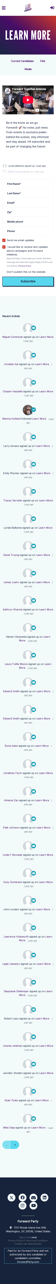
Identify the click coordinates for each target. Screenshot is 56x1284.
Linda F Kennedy (12, 854)
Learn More (47, 336)
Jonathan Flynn (12, 773)
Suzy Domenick (12, 882)
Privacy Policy (24, 266)
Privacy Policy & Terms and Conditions (28, 1240)
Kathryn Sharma (12, 609)
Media (28, 69)
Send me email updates (20, 240)
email (34, 1237)
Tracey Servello (12, 500)
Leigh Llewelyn (11, 963)
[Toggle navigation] (3, 8)
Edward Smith (11, 691)
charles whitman (12, 1045)
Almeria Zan (11, 800)
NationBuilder (35, 1243)
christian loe (11, 364)
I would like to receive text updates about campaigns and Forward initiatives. (29, 256)
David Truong (11, 555)
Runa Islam (11, 745)
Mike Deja (9, 1127)
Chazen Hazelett (12, 391)
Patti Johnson (11, 827)
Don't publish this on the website (26, 271)
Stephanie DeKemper (16, 991)
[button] (52, 8)
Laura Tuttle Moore (16, 664)
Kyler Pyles (11, 1100)
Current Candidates (22, 61)
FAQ (42, 61)
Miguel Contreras (12, 336)
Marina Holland (11, 418)
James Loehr (11, 582)
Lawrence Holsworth (16, 936)
